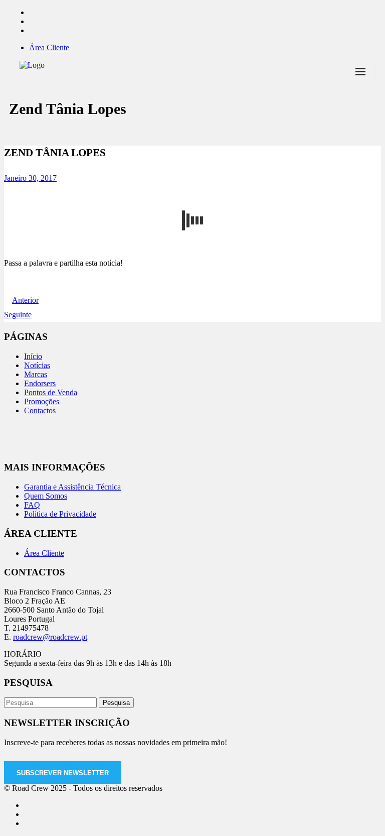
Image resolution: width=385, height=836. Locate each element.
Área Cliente (49, 47)
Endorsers (40, 383)
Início (33, 356)
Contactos (40, 410)
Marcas (35, 374)
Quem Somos (45, 496)
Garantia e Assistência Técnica (72, 487)
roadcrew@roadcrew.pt (50, 637)
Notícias (37, 365)
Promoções (41, 401)
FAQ (32, 505)
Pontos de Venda (50, 392)
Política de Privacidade (60, 514)
